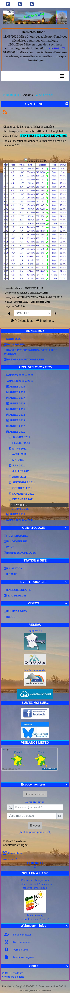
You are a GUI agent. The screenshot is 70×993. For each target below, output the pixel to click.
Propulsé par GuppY (13, 986)
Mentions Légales (23, 957)
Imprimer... (46, 320)
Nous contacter (22, 934)
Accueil (28, 94)
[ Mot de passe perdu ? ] (35, 831)
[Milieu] (20, 4)
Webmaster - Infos (44, 925)
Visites (48, 965)
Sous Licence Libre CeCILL (53, 986)
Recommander (22, 942)
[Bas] (31, 4)
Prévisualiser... (24, 320)
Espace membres (44, 784)
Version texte (21, 949)
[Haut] (8, 4)
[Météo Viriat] (35, 16)
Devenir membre (35, 794)
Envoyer (35, 825)
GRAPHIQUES (20, 508)
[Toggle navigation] (62, 76)
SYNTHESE (21, 504)
